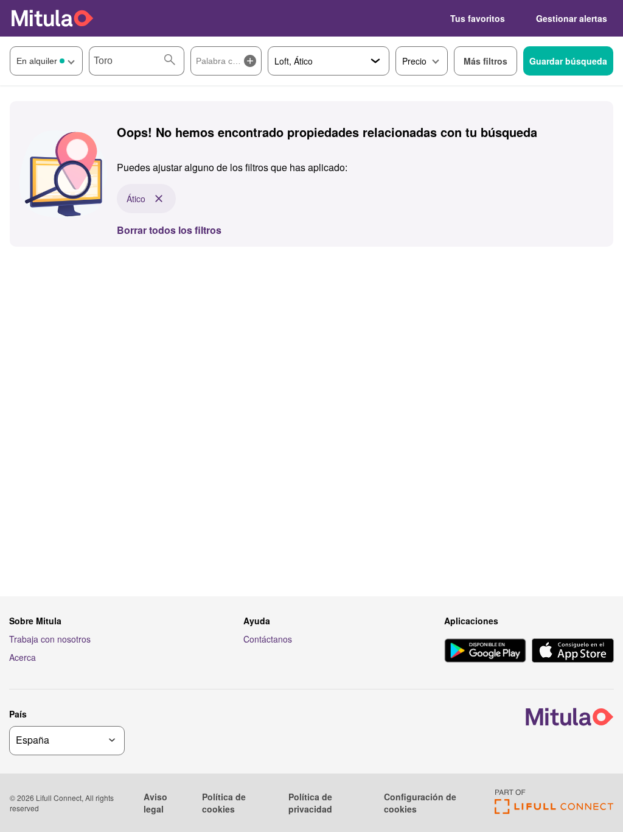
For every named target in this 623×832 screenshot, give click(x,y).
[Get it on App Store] (573, 651)
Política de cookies (224, 803)
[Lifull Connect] (554, 810)
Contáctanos (267, 639)
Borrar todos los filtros (169, 230)
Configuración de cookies (420, 803)
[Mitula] (52, 17)
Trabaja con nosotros (50, 639)
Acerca (22, 657)
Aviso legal (155, 803)
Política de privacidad (310, 803)
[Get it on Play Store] (485, 652)
